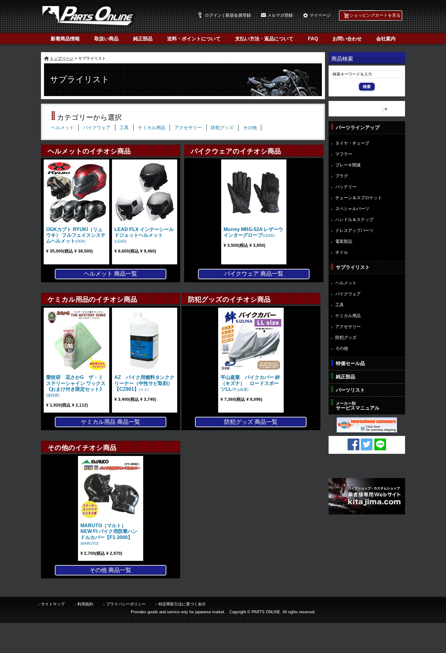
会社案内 (386, 38)
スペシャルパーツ (352, 208)
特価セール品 (350, 363)
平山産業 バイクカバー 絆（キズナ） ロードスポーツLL (250, 383)
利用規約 (85, 604)
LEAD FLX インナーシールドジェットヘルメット (144, 235)
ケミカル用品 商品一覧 (110, 422)
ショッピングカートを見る (375, 15)
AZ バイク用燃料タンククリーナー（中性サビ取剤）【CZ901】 (144, 383)
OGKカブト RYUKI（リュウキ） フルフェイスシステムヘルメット (76, 235)
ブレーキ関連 (348, 165)
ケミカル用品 (151, 127)
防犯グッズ (222, 127)
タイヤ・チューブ (352, 143)
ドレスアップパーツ (354, 230)
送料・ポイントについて (194, 38)
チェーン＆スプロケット (358, 198)
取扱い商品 (106, 38)
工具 (124, 127)
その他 (250, 127)
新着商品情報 (65, 38)
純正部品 (143, 38)
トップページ (61, 58)
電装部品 (343, 241)
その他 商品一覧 (110, 570)
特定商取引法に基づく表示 (182, 604)
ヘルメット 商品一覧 (110, 273)
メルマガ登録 (280, 15)
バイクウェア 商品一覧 (253, 273)
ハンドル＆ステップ (354, 219)
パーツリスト (350, 390)
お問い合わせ (347, 38)
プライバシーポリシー (126, 604)
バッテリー (345, 187)
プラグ (341, 176)
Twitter (367, 444)
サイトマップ (53, 604)
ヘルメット (62, 127)
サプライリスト (353, 267)
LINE (380, 444)
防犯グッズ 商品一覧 (251, 422)
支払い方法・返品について (264, 38)
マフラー (343, 154)
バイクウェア (96, 127)
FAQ (313, 38)
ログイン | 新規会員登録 (228, 15)
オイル (341, 252)
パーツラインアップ (358, 127)
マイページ (320, 15)
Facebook (353, 444)
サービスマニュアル (358, 405)
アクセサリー (188, 127)
